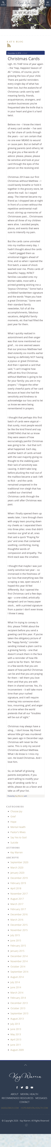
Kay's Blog (15, 41)
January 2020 (17, 872)
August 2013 (17, 1018)
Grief (25, 53)
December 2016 (19, 914)
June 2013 (15, 1029)
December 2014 (19, 956)
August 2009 (17, 1049)
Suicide (14, 842)
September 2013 (19, 1013)
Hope (13, 821)
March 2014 (16, 992)
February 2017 (18, 909)
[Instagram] (27, 1087)
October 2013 (17, 1008)
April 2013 (15, 1039)
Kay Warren (19, 796)
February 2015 (18, 945)
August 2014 (17, 976)
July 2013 (15, 1023)
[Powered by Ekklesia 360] (26, 1125)
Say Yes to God (18, 837)
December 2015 (19, 924)
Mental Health (18, 827)
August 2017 (17, 898)
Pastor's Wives (18, 832)
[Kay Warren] (25, 3)
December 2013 (19, 1003)
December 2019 (19, 878)
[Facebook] (17, 1087)
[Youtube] (31, 1087)
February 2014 (18, 997)
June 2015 (15, 940)
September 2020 (19, 862)
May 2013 (15, 1034)
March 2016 (16, 919)
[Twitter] (22, 1087)
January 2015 (17, 950)
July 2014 (15, 982)
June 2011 (15, 1044)
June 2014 (15, 987)
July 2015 (15, 935)
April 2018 (15, 888)
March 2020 (16, 867)
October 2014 (17, 966)
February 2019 (18, 883)
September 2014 (19, 971)
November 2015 (19, 930)
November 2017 (19, 893)
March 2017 (16, 904)
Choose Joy (16, 811)
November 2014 (19, 961)
